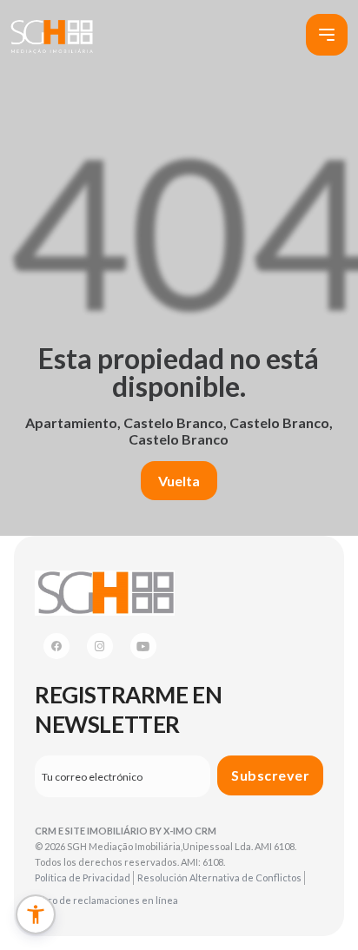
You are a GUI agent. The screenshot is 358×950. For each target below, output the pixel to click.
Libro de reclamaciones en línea (106, 900)
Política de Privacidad (82, 877)
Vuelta (179, 480)
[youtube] (143, 646)
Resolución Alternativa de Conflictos (219, 877)
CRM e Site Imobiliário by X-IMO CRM (125, 830)
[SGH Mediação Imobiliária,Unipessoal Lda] (51, 35)
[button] (35, 914)
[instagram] (100, 646)
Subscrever (270, 775)
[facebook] (56, 646)
